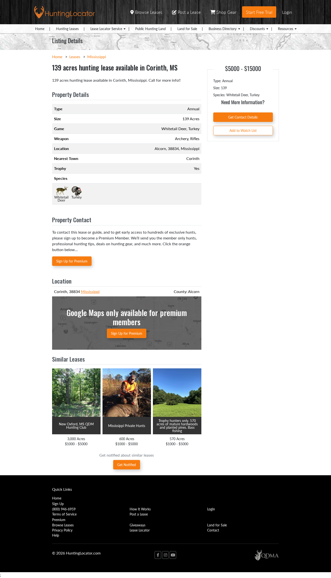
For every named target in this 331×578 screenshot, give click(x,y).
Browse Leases (148, 12)
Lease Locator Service (106, 28)
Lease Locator (140, 530)
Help (55, 535)
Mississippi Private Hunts (126, 425)
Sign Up (58, 503)
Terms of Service (64, 514)
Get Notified (126, 464)
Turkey (193, 128)
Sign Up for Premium (71, 261)
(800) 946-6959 (64, 509)
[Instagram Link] (165, 555)
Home (39, 28)
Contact (213, 530)
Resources (285, 28)
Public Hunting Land (150, 28)
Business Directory (222, 28)
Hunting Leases (67, 28)
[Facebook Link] (158, 555)
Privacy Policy (62, 530)
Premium (58, 519)
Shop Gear (225, 12)
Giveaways (137, 525)
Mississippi (96, 56)
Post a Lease (188, 12)
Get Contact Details (243, 117)
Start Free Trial (259, 12)
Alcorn (160, 148)
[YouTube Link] (173, 555)
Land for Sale (187, 28)
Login (287, 12)
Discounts (257, 28)
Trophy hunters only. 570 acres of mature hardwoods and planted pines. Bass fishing (177, 425)
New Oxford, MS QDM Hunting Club (76, 425)
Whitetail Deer (173, 128)
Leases (74, 56)
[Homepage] (64, 11)
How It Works (140, 509)
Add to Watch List (243, 130)
